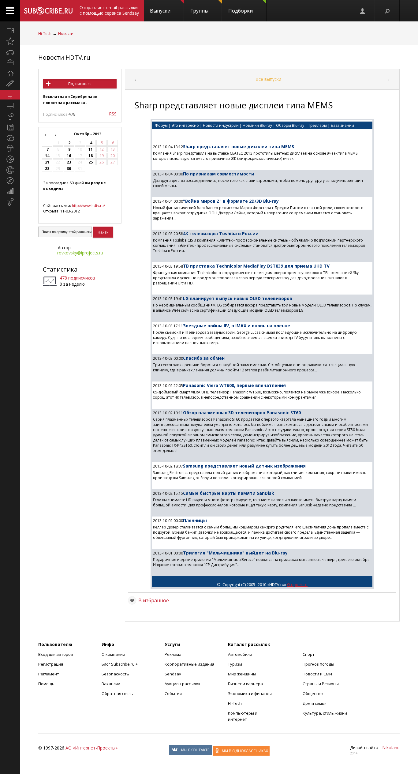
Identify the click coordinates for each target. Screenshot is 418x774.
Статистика (60, 269)
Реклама (173, 654)
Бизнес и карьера (245, 683)
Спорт (309, 654)
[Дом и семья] (10, 73)
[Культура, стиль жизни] (10, 116)
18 (90, 155)
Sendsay (173, 674)
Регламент (48, 674)
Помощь (46, 683)
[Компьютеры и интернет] (10, 105)
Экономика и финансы (250, 693)
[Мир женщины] (10, 84)
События (173, 693)
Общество (313, 693)
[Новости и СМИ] (10, 127)
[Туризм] (10, 180)
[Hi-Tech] (10, 95)
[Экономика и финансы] (10, 191)
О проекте (297, 584)
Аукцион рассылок (182, 683)
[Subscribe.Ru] (48, 10)
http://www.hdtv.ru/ (88, 205)
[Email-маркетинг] (10, 202)
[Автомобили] (10, 52)
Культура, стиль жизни (325, 713)
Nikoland (391, 747)
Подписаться (79, 83)
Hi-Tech (44, 33)
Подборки (240, 10)
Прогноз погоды (318, 664)
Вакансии (111, 683)
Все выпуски (268, 79)
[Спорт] (10, 159)
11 (90, 149)
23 (69, 162)
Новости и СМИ (317, 674)
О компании (113, 654)
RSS (113, 114)
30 (69, 168)
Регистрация (50, 664)
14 (47, 155)
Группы (199, 10)
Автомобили (240, 654)
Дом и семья (315, 703)
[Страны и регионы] (10, 170)
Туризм (235, 664)
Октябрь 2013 (88, 134)
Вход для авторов (55, 654)
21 (47, 162)
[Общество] (10, 137)
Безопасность (115, 674)
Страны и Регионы (321, 683)
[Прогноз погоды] (10, 148)
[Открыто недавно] (10, 41)
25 (90, 162)
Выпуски (160, 10)
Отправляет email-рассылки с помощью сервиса (109, 10)
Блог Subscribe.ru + (120, 664)
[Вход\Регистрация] (363, 10)
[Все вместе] (10, 30)
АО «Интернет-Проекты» (91, 748)
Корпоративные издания (189, 664)
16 (69, 155)
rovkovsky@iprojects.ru (80, 253)
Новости (65, 33)
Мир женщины (242, 674)
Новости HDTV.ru (64, 57)
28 (47, 168)
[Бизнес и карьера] (10, 62)
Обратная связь (117, 693)
